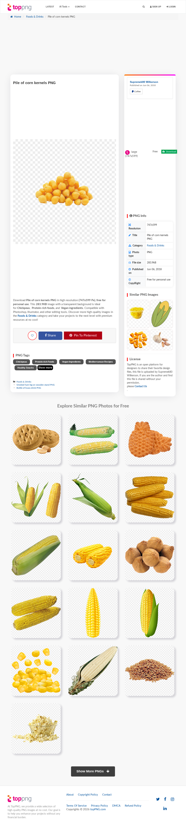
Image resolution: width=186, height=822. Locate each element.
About (70, 794)
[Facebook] (165, 799)
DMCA (116, 805)
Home (17, 17)
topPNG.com (98, 809)
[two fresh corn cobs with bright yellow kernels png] (36, 612)
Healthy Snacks (25, 368)
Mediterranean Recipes (101, 362)
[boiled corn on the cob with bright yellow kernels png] (93, 555)
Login (172, 6)
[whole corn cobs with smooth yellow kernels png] (36, 439)
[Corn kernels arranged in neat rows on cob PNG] (162, 340)
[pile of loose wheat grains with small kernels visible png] (149, 670)
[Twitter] (158, 799)
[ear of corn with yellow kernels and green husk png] (36, 497)
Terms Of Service (76, 805)
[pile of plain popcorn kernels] (36, 728)
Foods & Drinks (34, 17)
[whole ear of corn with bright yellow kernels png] (93, 497)
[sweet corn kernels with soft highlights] (36, 670)
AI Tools (63, 7)
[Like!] (32, 335)
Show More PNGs (90, 771)
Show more (45, 367)
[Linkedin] (165, 808)
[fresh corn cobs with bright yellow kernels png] (149, 497)
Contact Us (141, 386)
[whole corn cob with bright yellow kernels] (93, 612)
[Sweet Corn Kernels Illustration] (138, 340)
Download (170, 152)
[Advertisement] (93, 49)
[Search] (143, 7)
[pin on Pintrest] (56, 419)
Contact (80, 6)
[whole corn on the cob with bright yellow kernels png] (36, 555)
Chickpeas (21, 362)
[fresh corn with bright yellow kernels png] (93, 439)
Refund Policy (133, 805)
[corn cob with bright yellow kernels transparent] (149, 612)
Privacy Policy (99, 805)
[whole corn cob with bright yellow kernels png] (149, 439)
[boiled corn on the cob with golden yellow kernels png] (149, 555)
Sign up (156, 6)
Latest (50, 6)
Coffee (137, 91)
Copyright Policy (88, 794)
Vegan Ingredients (71, 362)
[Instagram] (172, 799)
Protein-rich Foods (44, 362)
